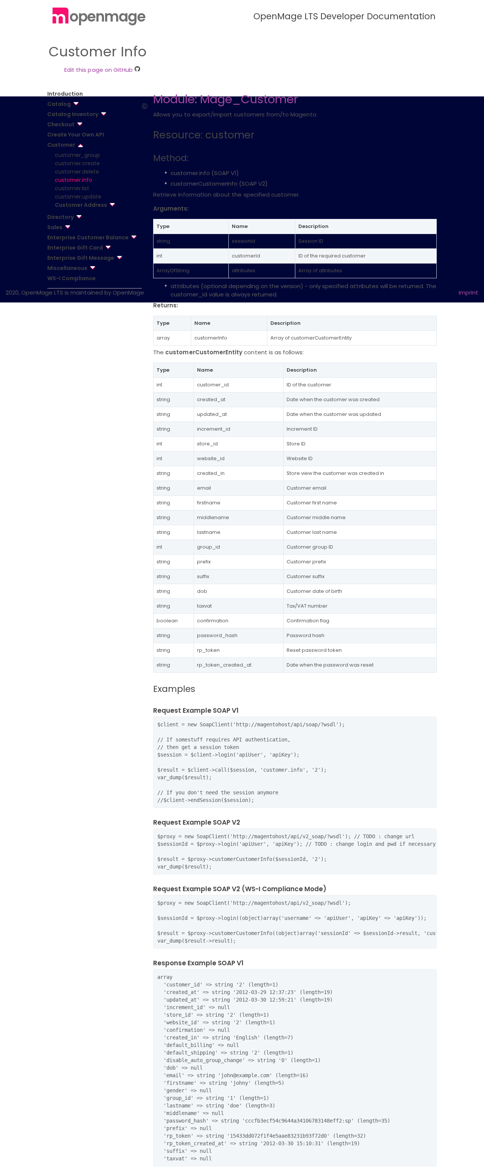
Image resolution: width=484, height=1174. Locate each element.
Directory (60, 217)
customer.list (72, 188)
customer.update (78, 196)
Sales (54, 227)
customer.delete (77, 171)
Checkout (60, 124)
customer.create (77, 163)
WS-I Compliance (71, 278)
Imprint (468, 292)
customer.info (73, 180)
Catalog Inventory (72, 114)
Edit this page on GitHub (99, 70)
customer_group (77, 155)
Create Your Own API (75, 134)
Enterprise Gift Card (75, 247)
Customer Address (81, 205)
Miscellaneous (67, 268)
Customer (61, 145)
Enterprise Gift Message (80, 258)
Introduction (65, 94)
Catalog (59, 104)
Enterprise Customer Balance (88, 237)
